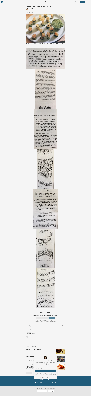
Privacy (44, 388)
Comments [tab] (29, 333)
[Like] (27, 12)
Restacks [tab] (33, 333)
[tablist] (30, 333)
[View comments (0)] (30, 12)
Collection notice (52, 388)
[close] (55, 356)
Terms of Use (51, 373)
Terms (47, 388)
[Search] (76, 2)
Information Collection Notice (45, 374)
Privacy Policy (53, 374)
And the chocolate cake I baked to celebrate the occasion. (36, 350)
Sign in (87, 1)
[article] (45, 351)
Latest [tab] (30, 346)
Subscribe (82, 1)
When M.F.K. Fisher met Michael (34, 349)
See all (28, 372)
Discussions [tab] (34, 346)
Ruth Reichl (31, 8)
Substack (40, 393)
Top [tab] (27, 346)
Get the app (51, 391)
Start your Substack (42, 391)
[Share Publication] (78, 2)
